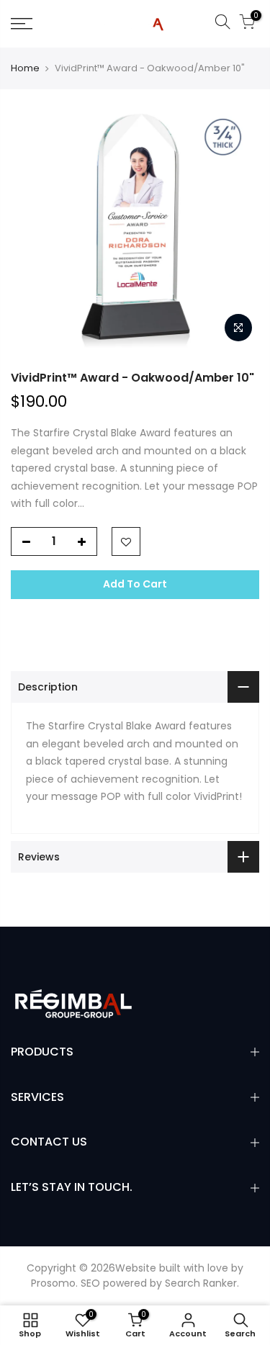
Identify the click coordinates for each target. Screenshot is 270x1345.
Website (135, 1268)
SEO (90, 1283)
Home (25, 68)
